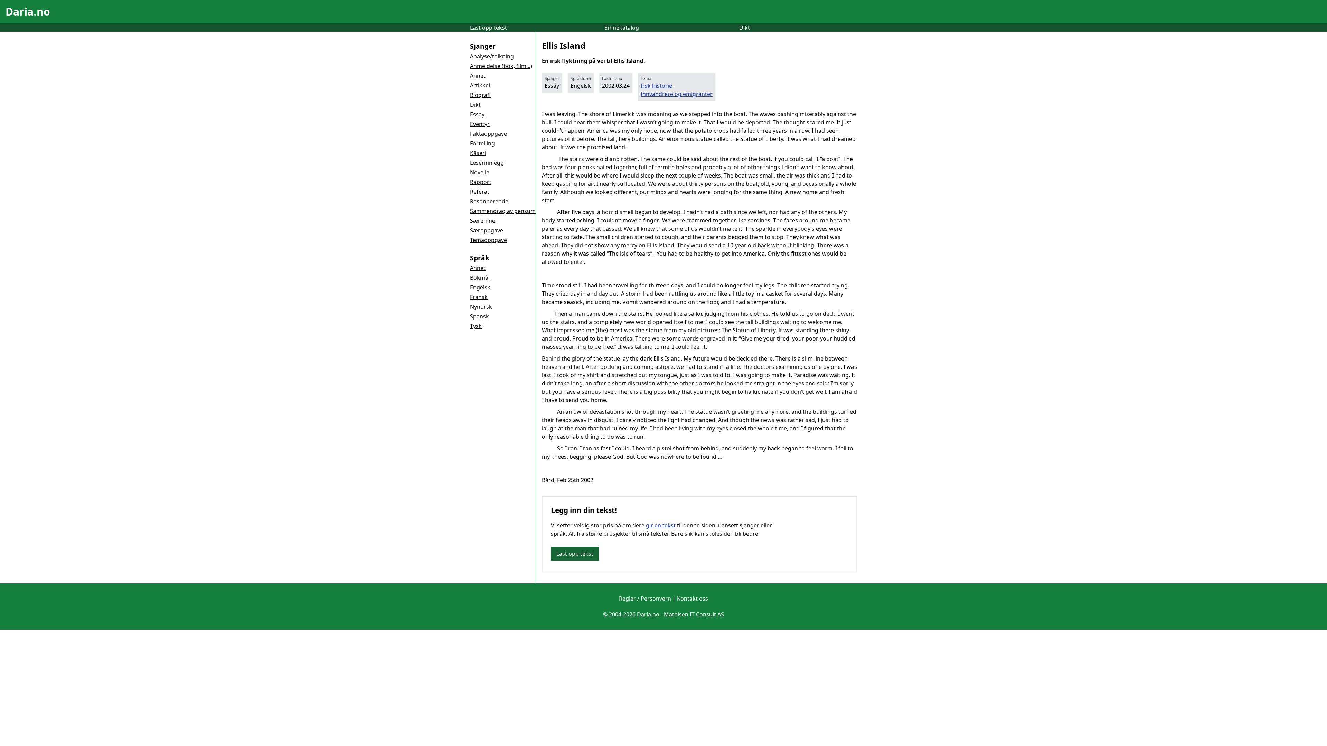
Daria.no (28, 11)
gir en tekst (661, 525)
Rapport (480, 182)
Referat (479, 191)
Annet (478, 75)
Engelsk (480, 287)
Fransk (479, 297)
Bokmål (480, 277)
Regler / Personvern (645, 598)
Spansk (479, 316)
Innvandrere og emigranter (677, 94)
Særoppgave (486, 230)
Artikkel (480, 85)
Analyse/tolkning (492, 56)
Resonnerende (489, 201)
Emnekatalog (621, 27)
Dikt (744, 27)
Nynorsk (481, 306)
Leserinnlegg (487, 162)
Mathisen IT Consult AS (694, 614)
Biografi (480, 95)
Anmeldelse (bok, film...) (501, 66)
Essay (477, 114)
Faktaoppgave (488, 133)
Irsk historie (656, 85)
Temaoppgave (488, 240)
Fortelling (482, 143)
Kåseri (478, 153)
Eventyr (480, 124)
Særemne (482, 220)
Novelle (479, 172)
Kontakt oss (692, 598)
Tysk (476, 326)
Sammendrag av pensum (503, 211)
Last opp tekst (488, 27)
